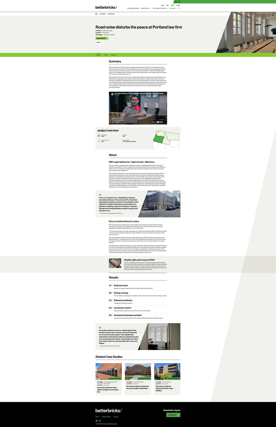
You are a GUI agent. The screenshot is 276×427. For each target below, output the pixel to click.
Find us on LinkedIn (176, 2)
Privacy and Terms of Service (111, 423)
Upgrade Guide (145, 8)
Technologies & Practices (159, 8)
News (167, 5)
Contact (178, 5)
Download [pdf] (101, 38)
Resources (172, 8)
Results (113, 55)
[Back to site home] (109, 410)
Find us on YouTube (179, 2)
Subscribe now (172, 415)
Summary (98, 55)
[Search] (179, 8)
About (162, 5)
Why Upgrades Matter (133, 8)
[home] (96, 14)
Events (172, 5)
